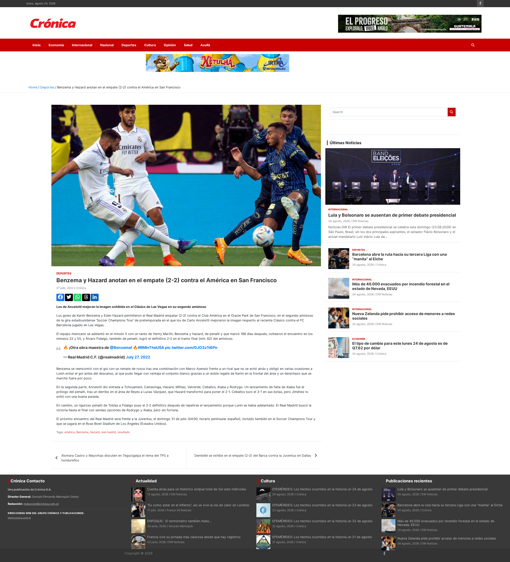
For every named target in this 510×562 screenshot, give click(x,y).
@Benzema (120, 347)
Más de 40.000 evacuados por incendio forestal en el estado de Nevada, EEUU (400, 286)
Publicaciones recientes (409, 481)
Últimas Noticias (345, 142)
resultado (124, 432)
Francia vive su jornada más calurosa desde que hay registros (193, 537)
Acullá (205, 45)
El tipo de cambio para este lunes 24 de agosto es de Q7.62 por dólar (400, 345)
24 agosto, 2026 (339, 221)
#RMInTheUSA (151, 347)
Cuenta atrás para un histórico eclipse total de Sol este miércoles (196, 489)
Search (452, 112)
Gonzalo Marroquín (181, 526)
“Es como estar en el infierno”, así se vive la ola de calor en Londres (198, 505)
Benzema (82, 432)
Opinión (170, 45)
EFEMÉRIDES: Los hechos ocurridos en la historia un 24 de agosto (322, 489)
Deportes (129, 45)
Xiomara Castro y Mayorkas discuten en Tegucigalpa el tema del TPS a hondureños (115, 457)
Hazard (95, 432)
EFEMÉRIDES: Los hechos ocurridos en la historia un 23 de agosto (323, 505)
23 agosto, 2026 (283, 510)
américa (69, 432)
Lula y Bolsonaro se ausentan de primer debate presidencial (392, 215)
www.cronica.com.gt (19, 517)
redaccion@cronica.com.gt (41, 503)
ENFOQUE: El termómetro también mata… (179, 521)
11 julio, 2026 (155, 510)
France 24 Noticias (179, 510)
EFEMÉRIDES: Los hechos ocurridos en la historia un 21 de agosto (322, 537)
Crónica (81, 288)
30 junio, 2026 (156, 526)
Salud (188, 45)
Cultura (150, 45)
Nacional (107, 45)
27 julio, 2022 (65, 288)
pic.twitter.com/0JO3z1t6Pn (191, 347)
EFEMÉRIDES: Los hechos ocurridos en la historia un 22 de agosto (322, 521)
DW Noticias (360, 221)
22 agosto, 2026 (283, 526)
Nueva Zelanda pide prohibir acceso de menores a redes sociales (403, 316)
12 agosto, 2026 (157, 494)
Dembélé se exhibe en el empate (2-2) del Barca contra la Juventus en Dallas (252, 455)
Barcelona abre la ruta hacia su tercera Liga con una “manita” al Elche (399, 256)
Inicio (36, 45)
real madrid (108, 432)
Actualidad (146, 481)
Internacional (82, 45)
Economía (56, 45)
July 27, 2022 (138, 357)
